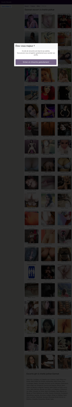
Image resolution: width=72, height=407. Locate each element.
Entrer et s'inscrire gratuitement (36, 62)
